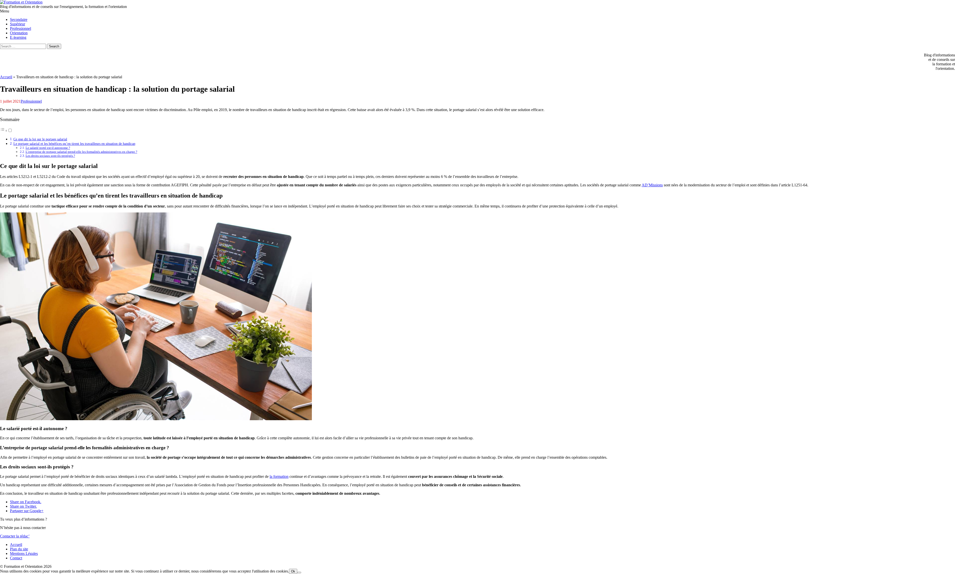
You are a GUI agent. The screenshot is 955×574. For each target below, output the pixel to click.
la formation (279, 476)
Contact (16, 558)
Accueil (6, 77)
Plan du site (19, 549)
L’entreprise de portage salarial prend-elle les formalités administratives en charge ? (81, 152)
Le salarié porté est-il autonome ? (48, 148)
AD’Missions (652, 185)
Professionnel (31, 101)
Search (54, 46)
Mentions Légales (24, 553)
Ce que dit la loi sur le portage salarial (40, 139)
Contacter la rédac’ (15, 536)
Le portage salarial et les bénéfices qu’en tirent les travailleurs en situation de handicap (74, 144)
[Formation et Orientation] (21, 2)
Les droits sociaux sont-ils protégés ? (50, 156)
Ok (293, 571)
